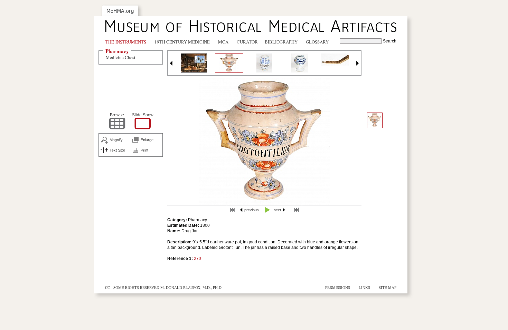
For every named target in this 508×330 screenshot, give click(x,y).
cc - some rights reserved (132, 287)
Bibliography (281, 42)
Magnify (116, 140)
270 (197, 258)
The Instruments (125, 42)
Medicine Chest (120, 57)
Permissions (337, 287)
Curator (247, 42)
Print (144, 150)
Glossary (317, 42)
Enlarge (147, 140)
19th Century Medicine (182, 42)
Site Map (387, 287)
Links (364, 287)
